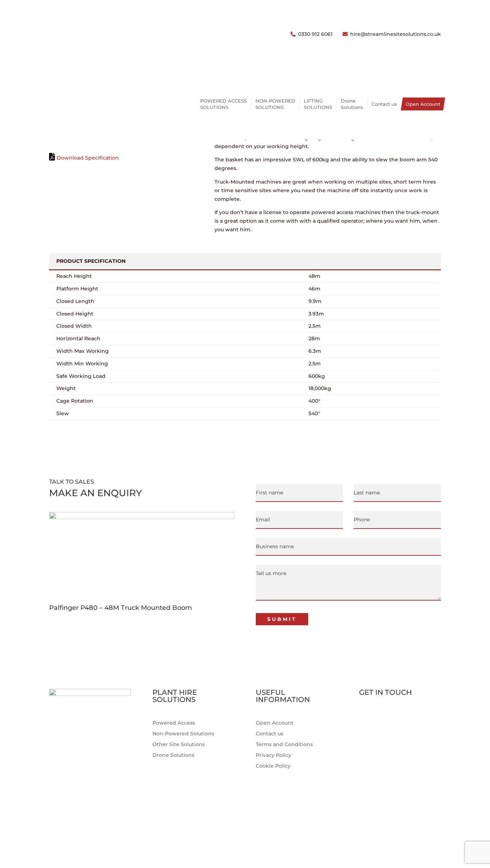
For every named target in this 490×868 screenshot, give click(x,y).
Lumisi (432, 834)
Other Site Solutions (178, 745)
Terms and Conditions (284, 745)
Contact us (384, 104)
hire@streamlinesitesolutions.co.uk (395, 34)
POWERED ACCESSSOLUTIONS (223, 104)
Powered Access (173, 723)
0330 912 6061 (315, 34)
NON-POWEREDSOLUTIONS (275, 104)
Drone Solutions (173, 755)
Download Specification (88, 158)
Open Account (423, 104)
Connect (378, 733)
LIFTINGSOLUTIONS (318, 104)
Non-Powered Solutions (183, 734)
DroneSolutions (352, 104)
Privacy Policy (273, 755)
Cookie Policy (273, 766)
